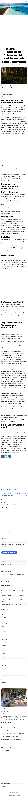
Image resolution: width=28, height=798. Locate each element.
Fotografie (3, 626)
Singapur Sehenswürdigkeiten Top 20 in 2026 (16, 588)
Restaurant (3, 665)
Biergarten (3, 617)
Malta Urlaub (4, 742)
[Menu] (1, 1)
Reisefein (14, 7)
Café (2, 620)
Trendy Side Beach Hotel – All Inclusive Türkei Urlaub (12, 733)
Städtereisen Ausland (5, 679)
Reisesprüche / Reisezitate (6, 747)
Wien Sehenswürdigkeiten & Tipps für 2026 (10, 567)
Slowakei (4, 648)
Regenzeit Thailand (5, 750)
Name (3, 527)
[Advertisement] (14, 29)
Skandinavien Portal (5, 786)
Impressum (10, 795)
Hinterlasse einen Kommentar (9, 489)
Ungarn (3, 656)
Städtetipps (3, 682)
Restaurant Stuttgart (6, 667)
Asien (2, 614)
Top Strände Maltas (5, 745)
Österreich (4, 642)
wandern (14, 381)
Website (3, 538)
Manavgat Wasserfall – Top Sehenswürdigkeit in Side (12, 725)
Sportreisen (3, 677)
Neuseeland (4, 639)
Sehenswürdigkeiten (5, 671)
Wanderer (4, 107)
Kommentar (4, 507)
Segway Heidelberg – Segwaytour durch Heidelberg (12, 739)
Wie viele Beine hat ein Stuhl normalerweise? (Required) (13, 545)
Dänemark (4, 631)
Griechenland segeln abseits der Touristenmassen (11, 579)
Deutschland (14, 45)
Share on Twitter (5, 456)
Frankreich (4, 634)
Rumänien (4, 645)
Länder (2, 629)
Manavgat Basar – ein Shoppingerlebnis (9, 736)
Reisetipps (3, 662)
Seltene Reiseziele (5, 674)
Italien (3, 637)
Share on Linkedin (9, 456)
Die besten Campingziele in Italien (8, 581)
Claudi (19, 64)
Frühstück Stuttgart (5, 730)
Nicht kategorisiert (5, 659)
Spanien (4, 650)
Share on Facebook (2, 456)
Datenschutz (17, 795)
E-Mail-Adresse (5, 533)
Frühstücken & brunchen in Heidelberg (9, 727)
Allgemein (3, 612)
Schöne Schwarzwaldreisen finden (10, 133)
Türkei (3, 653)
